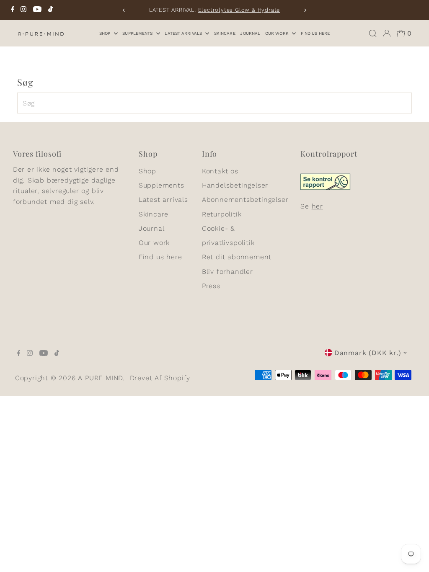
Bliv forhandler (227, 272)
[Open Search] (373, 33)
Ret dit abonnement (236, 257)
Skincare (224, 33)
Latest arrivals (184, 33)
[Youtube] (37, 10)
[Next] (304, 10)
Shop (105, 33)
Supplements (138, 33)
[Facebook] (12, 10)
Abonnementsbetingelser (245, 200)
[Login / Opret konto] (386, 33)
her (317, 206)
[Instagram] (23, 10)
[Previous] (124, 10)
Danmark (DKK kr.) (367, 353)
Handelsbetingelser (235, 185)
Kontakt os (220, 171)
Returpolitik (222, 214)
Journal (250, 33)
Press (211, 286)
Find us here (315, 33)
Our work (277, 33)
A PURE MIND (100, 378)
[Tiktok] (50, 10)
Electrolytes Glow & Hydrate (239, 10)
